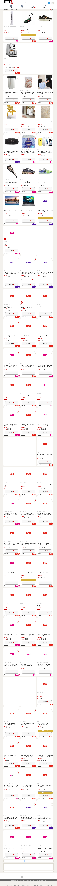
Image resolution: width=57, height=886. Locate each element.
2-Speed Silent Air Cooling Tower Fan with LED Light (11, 28)
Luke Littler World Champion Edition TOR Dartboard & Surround (27, 786)
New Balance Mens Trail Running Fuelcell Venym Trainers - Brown (44, 847)
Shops (11, 7)
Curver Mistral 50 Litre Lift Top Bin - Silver (11, 93)
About (27, 875)
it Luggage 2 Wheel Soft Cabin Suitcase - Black (27, 425)
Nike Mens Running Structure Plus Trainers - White (45, 181)
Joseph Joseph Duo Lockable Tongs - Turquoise (43, 605)
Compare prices (24, 40)
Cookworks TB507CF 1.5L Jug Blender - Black (44, 484)
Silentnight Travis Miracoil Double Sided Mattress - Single (11, 306)
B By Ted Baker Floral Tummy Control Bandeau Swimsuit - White (11, 665)
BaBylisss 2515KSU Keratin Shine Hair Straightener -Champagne (11, 605)
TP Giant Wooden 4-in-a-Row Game (10, 395)
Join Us (34, 875)
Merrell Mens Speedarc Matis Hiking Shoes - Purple (27, 181)
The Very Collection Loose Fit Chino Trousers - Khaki (10, 366)
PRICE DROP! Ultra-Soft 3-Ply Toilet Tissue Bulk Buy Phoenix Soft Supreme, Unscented (28, 152)
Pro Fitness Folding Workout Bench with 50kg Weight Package (28, 514)
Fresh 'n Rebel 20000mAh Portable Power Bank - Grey (28, 543)
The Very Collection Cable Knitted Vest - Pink (28, 847)
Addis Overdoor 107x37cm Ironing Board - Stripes (45, 93)
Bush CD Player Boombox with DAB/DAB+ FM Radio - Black (44, 543)
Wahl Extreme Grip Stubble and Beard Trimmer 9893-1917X (28, 395)
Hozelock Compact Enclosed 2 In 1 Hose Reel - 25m (45, 336)
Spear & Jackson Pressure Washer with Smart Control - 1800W (11, 543)
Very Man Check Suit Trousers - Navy (11, 573)
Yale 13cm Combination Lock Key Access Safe (45, 786)
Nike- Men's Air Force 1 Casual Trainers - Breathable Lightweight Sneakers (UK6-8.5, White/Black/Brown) (11, 786)
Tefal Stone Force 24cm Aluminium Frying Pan (42, 724)
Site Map (45, 875)
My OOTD (45, 7)
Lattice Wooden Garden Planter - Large (28, 336)
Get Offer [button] (11, 38)
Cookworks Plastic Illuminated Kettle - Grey (27, 724)
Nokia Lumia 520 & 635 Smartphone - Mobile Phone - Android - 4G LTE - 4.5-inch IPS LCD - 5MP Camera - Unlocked (27, 665)
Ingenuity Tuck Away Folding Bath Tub (45, 455)
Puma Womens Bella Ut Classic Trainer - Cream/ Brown (11, 847)
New (33, 7)
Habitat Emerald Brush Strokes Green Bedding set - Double (11, 724)
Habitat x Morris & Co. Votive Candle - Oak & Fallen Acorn (27, 93)
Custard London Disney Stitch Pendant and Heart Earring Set (44, 514)
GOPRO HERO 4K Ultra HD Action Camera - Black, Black (45, 273)
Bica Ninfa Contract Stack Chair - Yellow (11, 122)
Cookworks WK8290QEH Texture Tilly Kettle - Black (28, 484)
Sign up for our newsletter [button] (25, 885)
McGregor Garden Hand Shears (44, 306)
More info (6, 40)
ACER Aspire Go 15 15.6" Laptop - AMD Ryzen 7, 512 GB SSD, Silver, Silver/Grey (28, 211)
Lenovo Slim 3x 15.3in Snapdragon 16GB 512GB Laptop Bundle (45, 756)
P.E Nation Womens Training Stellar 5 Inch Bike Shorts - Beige (11, 425)
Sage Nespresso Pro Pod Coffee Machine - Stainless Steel (11, 60)
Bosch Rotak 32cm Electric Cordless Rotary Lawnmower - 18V (28, 28)
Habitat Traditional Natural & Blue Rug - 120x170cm (11, 484)
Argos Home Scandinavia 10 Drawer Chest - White (27, 122)
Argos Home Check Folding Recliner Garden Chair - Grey (27, 756)
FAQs (43, 875)
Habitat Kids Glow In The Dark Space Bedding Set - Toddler (27, 605)
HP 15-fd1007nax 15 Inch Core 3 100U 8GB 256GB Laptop (28, 306)
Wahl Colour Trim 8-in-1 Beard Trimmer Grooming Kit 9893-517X (11, 818)
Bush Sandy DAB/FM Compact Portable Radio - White (27, 366)
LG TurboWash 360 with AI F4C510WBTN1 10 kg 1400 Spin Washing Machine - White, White (28, 273)
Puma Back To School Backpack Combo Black (11, 336)
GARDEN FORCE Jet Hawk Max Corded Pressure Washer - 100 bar (28, 818)
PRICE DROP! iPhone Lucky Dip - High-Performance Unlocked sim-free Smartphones (44, 152)
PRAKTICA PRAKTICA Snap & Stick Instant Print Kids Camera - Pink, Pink (45, 211)
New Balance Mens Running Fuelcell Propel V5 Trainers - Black (45, 28)
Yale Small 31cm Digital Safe (27, 572)
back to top (8, 860)
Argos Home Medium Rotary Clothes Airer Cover (10, 756)
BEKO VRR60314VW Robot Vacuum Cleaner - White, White (44, 818)
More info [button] (6, 73)
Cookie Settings (51, 875)
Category (22, 7)
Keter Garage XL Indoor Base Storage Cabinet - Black (27, 635)
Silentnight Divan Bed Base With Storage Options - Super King (44, 366)
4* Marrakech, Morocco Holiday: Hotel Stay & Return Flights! (11, 211)
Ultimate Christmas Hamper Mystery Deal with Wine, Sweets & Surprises (45, 395)
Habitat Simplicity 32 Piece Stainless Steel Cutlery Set (43, 573)
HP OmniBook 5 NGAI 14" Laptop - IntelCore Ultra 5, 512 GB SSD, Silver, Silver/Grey (11, 273)
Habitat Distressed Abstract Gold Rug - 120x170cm (44, 122)
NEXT (36, 861)
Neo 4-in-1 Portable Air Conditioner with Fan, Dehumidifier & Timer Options (45, 425)
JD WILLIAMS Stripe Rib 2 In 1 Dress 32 (44, 694)
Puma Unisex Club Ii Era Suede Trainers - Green (11, 635)
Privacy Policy (38, 875)
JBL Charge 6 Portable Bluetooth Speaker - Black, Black (11, 152)
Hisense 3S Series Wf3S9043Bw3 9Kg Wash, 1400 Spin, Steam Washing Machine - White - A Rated (11, 243)
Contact (31, 875)
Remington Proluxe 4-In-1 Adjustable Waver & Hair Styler (11, 181)
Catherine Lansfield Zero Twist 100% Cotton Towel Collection (11, 514)
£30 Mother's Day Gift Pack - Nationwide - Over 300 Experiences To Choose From (44, 665)
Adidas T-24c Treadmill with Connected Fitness (43, 635)
